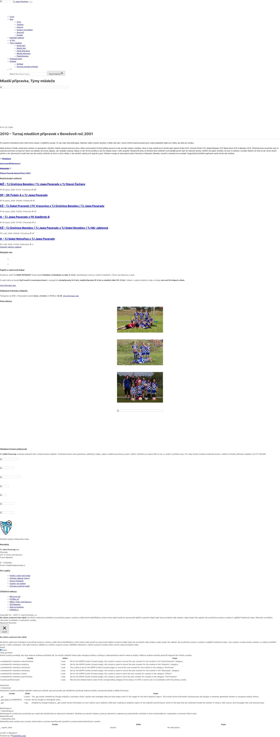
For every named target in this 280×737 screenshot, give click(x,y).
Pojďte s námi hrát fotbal (20, 576)
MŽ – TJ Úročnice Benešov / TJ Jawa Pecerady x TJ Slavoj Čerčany (42, 184)
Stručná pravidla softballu (27, 67)
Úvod (12, 17)
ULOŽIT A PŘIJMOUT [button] (8, 733)
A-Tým (12, 40)
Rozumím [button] (12, 623)
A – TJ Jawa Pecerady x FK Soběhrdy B (25, 216)
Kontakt (20, 35)
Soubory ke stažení (25, 30)
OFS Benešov (15, 604)
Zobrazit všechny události (10, 247)
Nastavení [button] (4, 623)
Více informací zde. (8, 285)
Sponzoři (20, 32)
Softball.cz (14, 610)
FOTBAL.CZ (14, 599)
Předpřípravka (22, 56)
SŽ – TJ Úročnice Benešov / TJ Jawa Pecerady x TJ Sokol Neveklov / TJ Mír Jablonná (54, 227)
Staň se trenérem (17, 607)
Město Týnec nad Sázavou (21, 602)
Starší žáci (21, 45)
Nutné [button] (2, 647)
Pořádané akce (16, 59)
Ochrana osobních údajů (20, 586)
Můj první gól (15, 596)
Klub (11, 19)
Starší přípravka (23, 51)
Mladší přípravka (23, 53)
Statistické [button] (4, 685)
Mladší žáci (21, 48)
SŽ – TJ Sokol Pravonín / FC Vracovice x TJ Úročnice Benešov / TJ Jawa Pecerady (52, 206)
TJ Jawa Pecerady (20, 1)
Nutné (4, 650)
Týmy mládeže (16, 43)
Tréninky (20, 24)
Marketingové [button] (5, 708)
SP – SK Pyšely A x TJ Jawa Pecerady (24, 195)
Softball (13, 61)
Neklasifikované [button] (6, 716)
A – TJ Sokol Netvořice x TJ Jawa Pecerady (27, 238)
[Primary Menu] (30, 2)
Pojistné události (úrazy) (20, 578)
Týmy (19, 22)
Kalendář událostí (17, 38)
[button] (11, 69)
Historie (20, 27)
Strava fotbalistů (16, 581)
